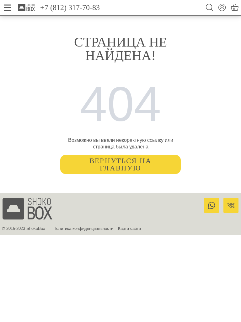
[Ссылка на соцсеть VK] (230, 205)
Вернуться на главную (120, 164)
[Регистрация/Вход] (222, 7)
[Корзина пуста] (234, 7)
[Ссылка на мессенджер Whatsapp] (211, 205)
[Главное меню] (8, 8)
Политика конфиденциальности (83, 228)
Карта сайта (129, 228)
